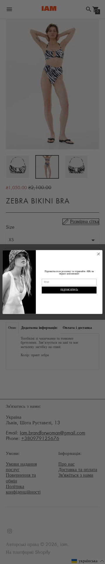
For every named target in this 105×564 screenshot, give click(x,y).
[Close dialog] (99, 254)
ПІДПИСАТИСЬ (69, 290)
